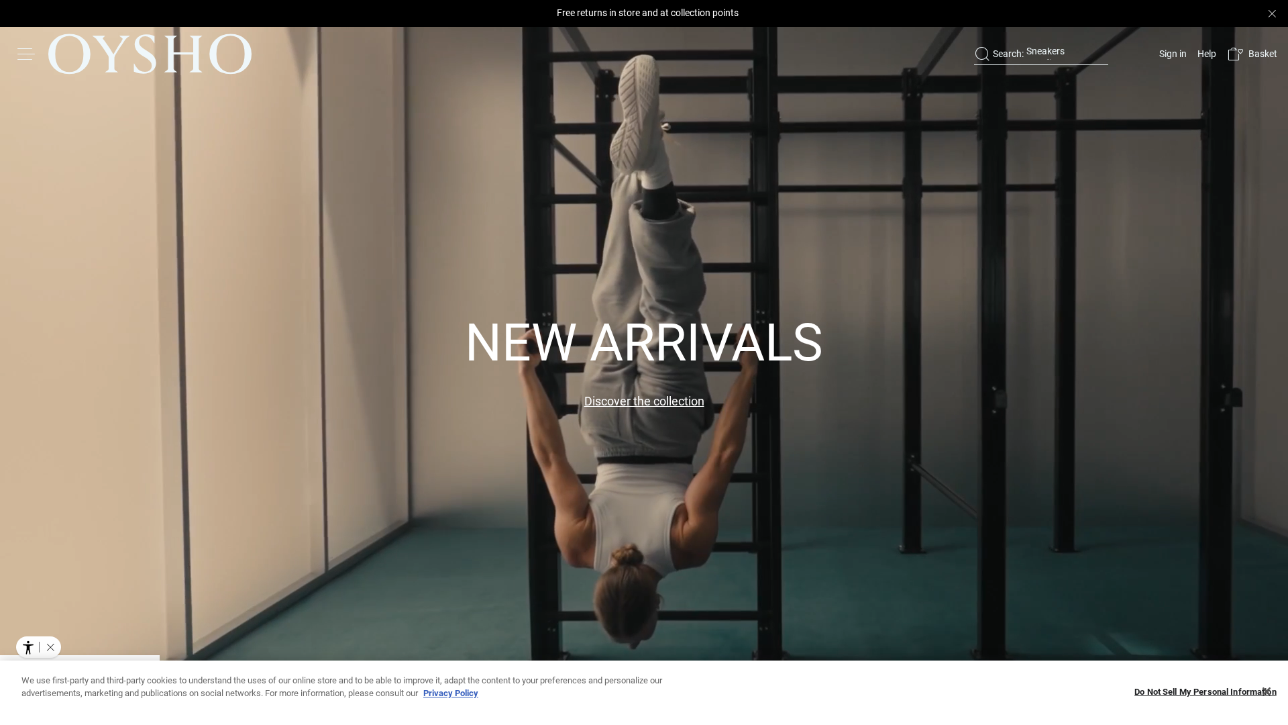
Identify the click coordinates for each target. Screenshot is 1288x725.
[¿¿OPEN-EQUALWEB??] (38, 647)
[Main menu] (27, 53)
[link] (1172, 54)
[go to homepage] (150, 54)
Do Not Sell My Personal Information (1205, 692)
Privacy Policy (450, 693)
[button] (1252, 54)
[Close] (1266, 691)
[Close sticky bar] (1272, 13)
